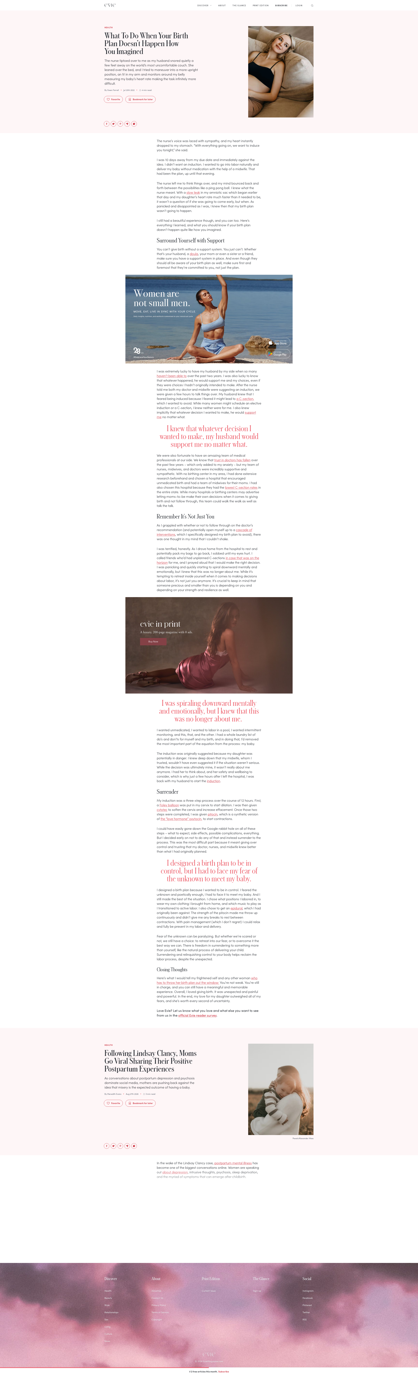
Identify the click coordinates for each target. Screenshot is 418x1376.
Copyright (157, 1319)
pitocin (212, 814)
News (107, 1341)
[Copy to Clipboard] (134, 124)
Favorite (115, 99)
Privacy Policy (159, 1305)
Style (107, 1305)
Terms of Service (160, 1312)
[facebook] (106, 124)
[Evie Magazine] (110, 5)
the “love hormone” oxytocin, (181, 818)
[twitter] (113, 124)
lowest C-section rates (241, 487)
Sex (106, 1319)
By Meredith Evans (112, 1094)
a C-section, (245, 398)
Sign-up (257, 1290)
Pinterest (307, 1305)
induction (213, 780)
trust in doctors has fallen (232, 459)
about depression (175, 1172)
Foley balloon (169, 805)
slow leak (193, 192)
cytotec (162, 809)
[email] (127, 124)
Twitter (306, 1312)
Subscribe (223, 1371)
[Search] (311, 5)
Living (107, 1326)
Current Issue (209, 1290)
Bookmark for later (143, 99)
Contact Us (157, 1297)
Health (108, 1290)
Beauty (108, 1297)
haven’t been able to (172, 375)
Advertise (156, 1290)
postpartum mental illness (233, 1162)
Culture (108, 1333)
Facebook (308, 1297)
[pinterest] (120, 124)
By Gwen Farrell (111, 90)
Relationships (111, 1312)
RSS (305, 1319)
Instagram (308, 1290)
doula (194, 253)
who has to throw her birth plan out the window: (207, 980)
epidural (236, 908)
